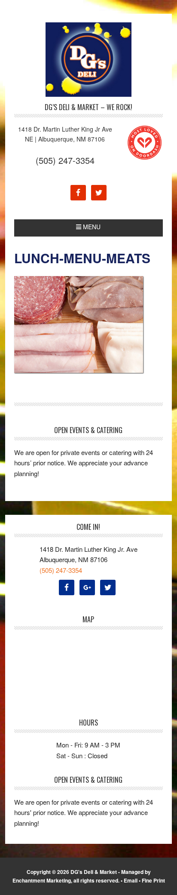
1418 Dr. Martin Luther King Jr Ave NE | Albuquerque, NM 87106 (65, 134)
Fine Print (153, 880)
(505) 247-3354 (65, 160)
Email (130, 880)
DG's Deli (88, 59)
